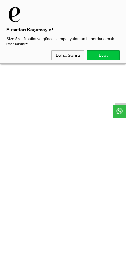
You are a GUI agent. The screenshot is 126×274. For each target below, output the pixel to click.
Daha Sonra (68, 55)
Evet (103, 55)
